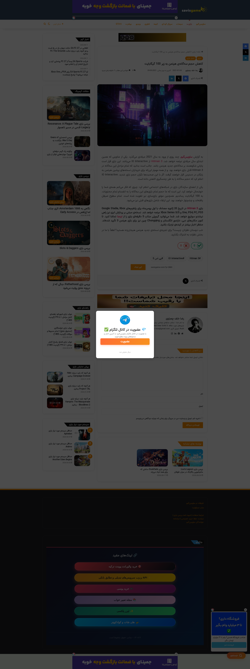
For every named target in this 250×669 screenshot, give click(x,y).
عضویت (125, 341)
